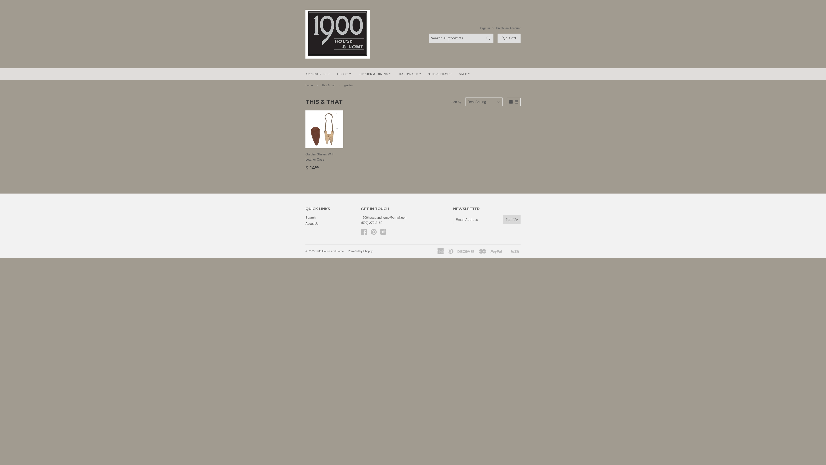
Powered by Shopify (360, 251)
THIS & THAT (438, 74)
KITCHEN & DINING (374, 74)
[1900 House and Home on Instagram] (383, 233)
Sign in (485, 28)
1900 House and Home (329, 251)
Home (309, 85)
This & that (328, 85)
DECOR (343, 74)
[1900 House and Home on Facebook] (364, 233)
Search (310, 217)
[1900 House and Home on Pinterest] (373, 233)
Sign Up (512, 219)
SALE (463, 74)
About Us (312, 223)
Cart (512, 38)
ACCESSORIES (316, 74)
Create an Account (508, 28)
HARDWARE (409, 74)
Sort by (456, 102)
